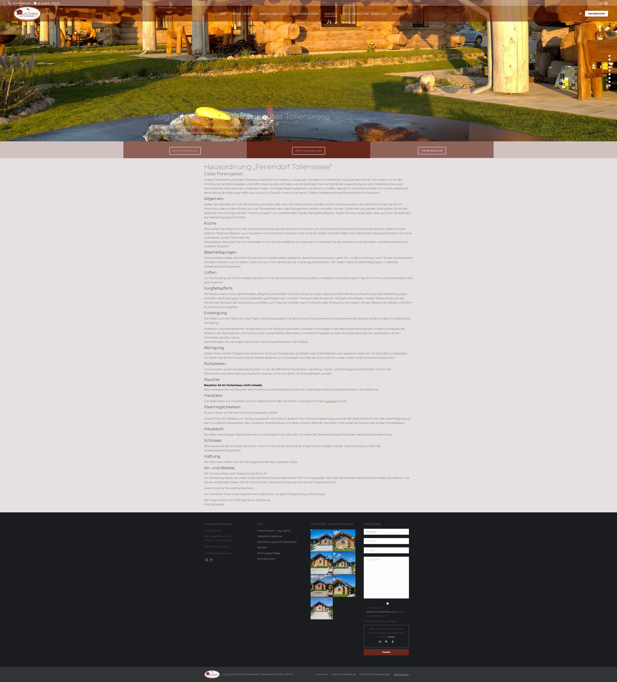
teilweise (330, 401)
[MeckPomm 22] (322, 608)
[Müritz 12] (344, 540)
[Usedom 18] (322, 586)
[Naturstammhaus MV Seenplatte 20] (344, 586)
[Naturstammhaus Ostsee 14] (322, 563)
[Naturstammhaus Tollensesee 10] (322, 540)
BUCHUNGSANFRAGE (185, 150)
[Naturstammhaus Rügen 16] (344, 563)
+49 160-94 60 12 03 (432, 150)
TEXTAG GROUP (283, 674)
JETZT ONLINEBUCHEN (308, 150)
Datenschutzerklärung (380, 611)
